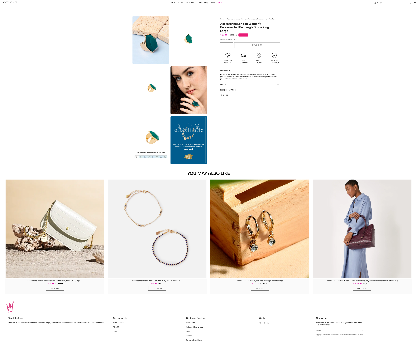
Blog (115, 331)
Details (223, 84)
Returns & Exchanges (194, 327)
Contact (189, 336)
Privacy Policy (352, 334)
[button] (172, 3)
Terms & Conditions (194, 340)
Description (225, 71)
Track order (190, 323)
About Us (116, 327)
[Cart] (414, 3)
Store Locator (118, 323)
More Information (228, 90)
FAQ (188, 331)
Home (222, 19)
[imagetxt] (9, 3)
